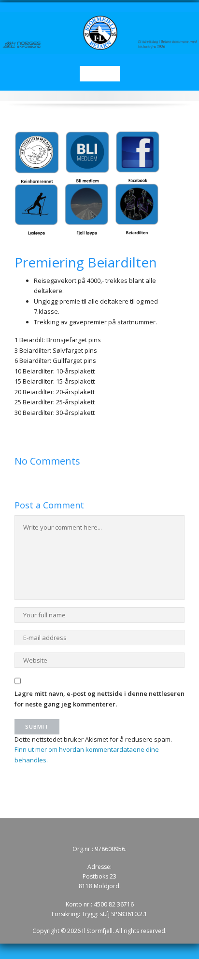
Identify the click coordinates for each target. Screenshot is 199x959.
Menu (99, 73)
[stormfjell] (99, 32)
